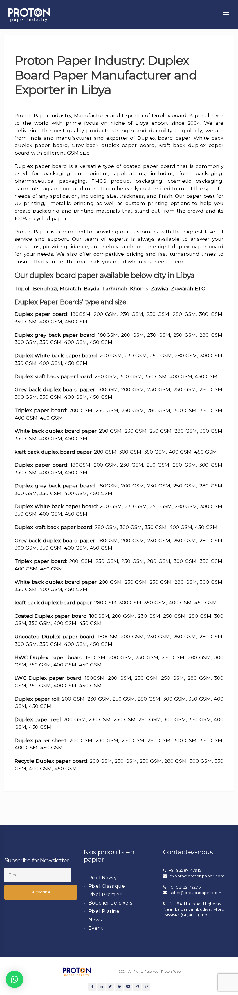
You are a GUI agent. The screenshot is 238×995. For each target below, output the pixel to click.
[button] (14, 979)
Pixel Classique (107, 886)
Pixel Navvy (103, 877)
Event (96, 928)
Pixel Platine (104, 911)
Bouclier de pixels (110, 903)
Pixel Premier (105, 894)
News (95, 919)
